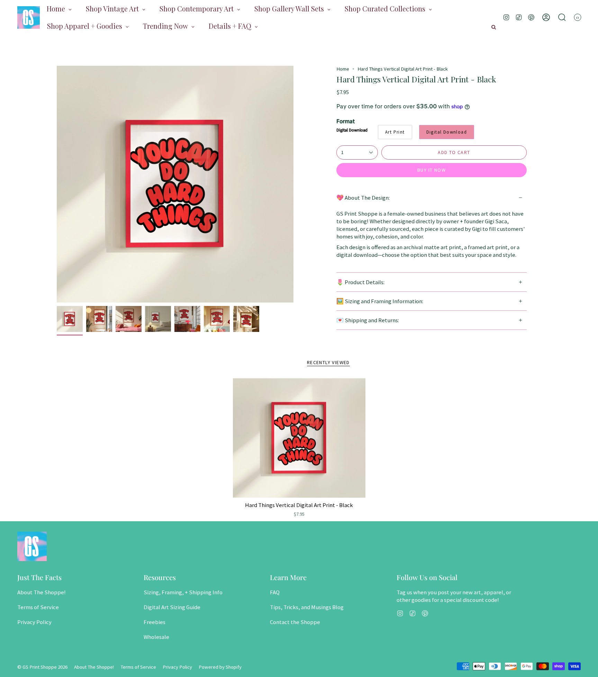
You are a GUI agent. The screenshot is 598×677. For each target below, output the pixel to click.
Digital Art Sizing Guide (172, 607)
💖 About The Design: (363, 197)
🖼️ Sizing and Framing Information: (379, 301)
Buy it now (431, 170)
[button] (562, 17)
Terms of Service (38, 607)
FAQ (275, 592)
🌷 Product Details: (360, 282)
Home (342, 69)
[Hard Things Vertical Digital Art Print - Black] (299, 438)
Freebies (154, 622)
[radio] (395, 132)
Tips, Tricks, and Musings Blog (307, 607)
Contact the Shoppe (295, 622)
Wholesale (156, 637)
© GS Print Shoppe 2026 (42, 667)
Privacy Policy (34, 622)
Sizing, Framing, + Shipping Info (183, 592)
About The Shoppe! (41, 592)
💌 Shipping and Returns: (367, 320)
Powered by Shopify (220, 667)
